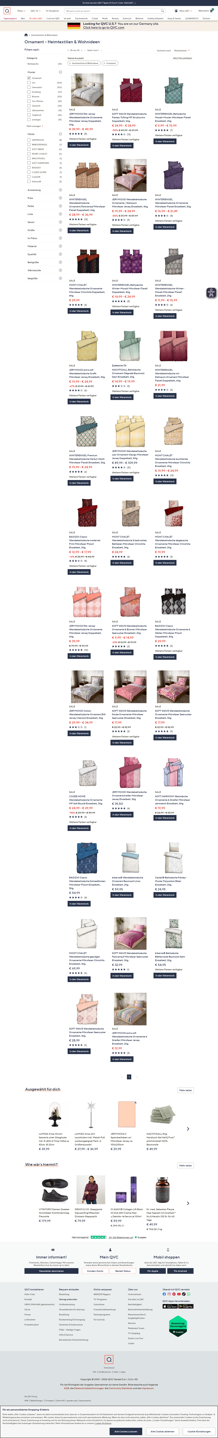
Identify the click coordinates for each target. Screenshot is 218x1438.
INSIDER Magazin (102, 1294)
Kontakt (28, 1299)
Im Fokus (32, 238)
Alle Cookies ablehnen (162, 1431)
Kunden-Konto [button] (95, 1270)
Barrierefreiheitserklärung (140, 1309)
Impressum (148, 1388)
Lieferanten (29, 1319)
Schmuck (127, 18)
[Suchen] (163, 11)
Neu (23, 18)
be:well (67, 18)
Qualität (32, 254)
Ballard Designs (37, 1400)
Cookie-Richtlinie (102, 1423)
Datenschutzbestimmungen (89, 1388)
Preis (30, 198)
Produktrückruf (31, 1324)
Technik (206, 18)
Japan (123, 1372)
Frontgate (49, 1400)
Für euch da (99, 1319)
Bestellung (64, 1294)
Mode (105, 18)
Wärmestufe (34, 270)
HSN (26, 1400)
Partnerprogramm (102, 1314)
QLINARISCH (191, 18)
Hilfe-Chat (29, 1294)
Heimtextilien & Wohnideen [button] (84, 63)
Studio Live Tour (135, 1338)
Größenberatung (67, 1304)
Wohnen (139, 18)
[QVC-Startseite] (26, 35)
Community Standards (120, 1388)
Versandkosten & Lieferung (71, 1309)
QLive (27, 1309)
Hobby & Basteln (155, 18)
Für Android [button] (180, 1270)
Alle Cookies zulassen (125, 1431)
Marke (31, 134)
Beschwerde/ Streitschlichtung (73, 1339)
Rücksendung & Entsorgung (72, 1319)
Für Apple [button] (152, 1270)
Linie (30, 214)
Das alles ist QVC (136, 1299)
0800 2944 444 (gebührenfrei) (39, 1304)
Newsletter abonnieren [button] (51, 1270)
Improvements (85, 1400)
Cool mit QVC (53, 18)
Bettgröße (33, 262)
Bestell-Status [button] (123, 1270)
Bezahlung (64, 1314)
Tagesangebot (10, 18)
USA (94, 1372)
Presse (27, 1314)
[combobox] (112, 11)
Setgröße (33, 278)
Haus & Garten (174, 18)
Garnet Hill (60, 1400)
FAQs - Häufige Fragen (70, 1329)
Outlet (131, 1343)
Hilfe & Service (66, 1334)
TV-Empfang (134, 1333)
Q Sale (95, 18)
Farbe (31, 206)
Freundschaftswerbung (105, 1309)
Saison (31, 222)
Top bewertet (81, 18)
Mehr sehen (185, 1090)
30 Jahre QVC (35, 18)
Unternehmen (134, 1294)
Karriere (132, 1323)
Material (32, 246)
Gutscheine (99, 1304)
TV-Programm (100, 1299)
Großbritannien (105, 1372)
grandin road (72, 1400)
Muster (31, 72)
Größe (31, 230)
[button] (180, 11)
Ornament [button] (111, 63)
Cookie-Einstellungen (199, 1431)
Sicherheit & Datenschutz (71, 1324)
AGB (66, 1388)
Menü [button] (20, 11)
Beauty (115, 18)
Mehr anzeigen (34, 126)
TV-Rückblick (52, 11)
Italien (116, 1372)
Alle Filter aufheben (182, 58)
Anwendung (34, 189)
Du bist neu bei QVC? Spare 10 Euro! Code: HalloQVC (108, 2)
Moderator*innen (136, 1328)
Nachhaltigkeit (135, 1304)
